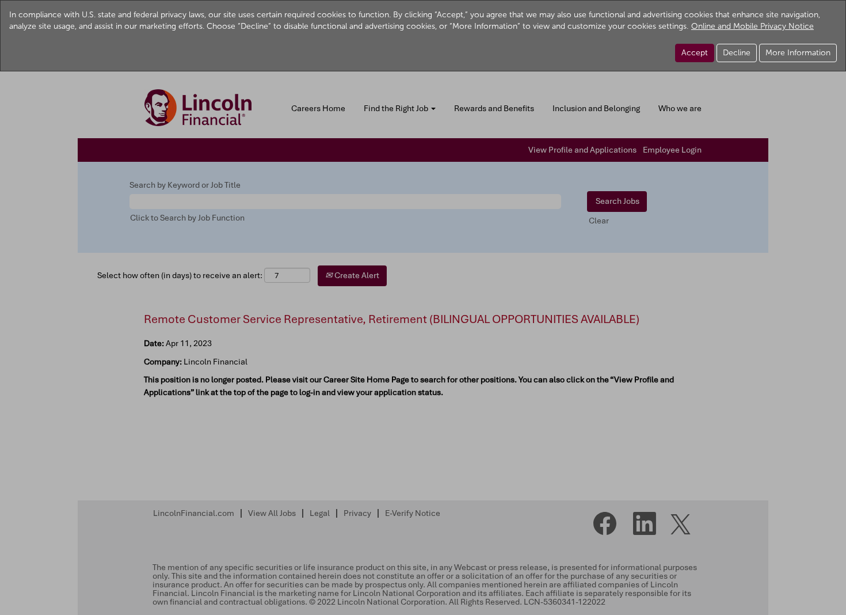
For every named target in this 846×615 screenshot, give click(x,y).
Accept (694, 53)
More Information (797, 53)
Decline (736, 53)
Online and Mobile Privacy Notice (752, 26)
